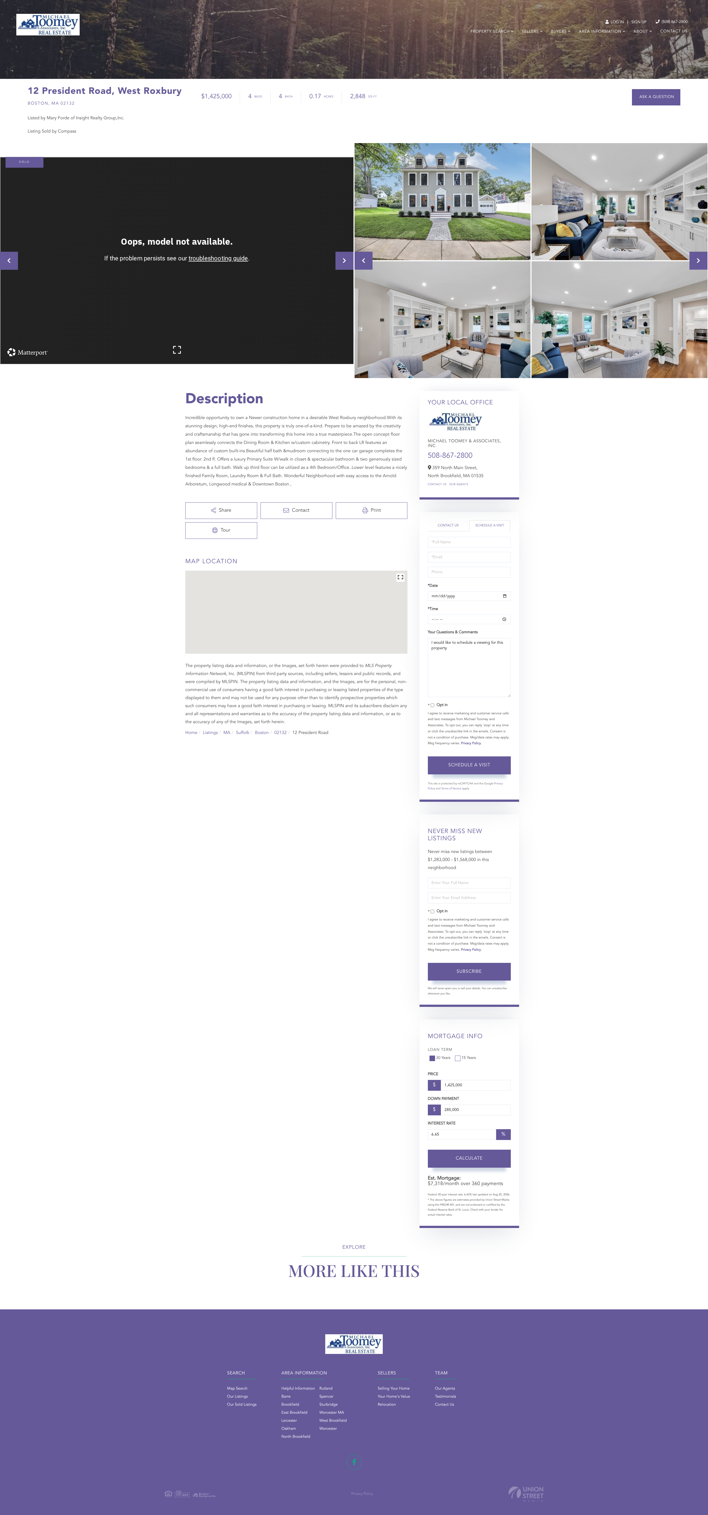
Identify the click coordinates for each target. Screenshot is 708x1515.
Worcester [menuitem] (328, 1429)
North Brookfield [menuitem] (296, 1437)
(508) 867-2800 (674, 22)
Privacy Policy (471, 743)
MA (226, 733)
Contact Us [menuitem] (674, 31)
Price (433, 1074)
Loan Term (440, 1050)
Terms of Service (451, 788)
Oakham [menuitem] (289, 1429)
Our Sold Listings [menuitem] (242, 1405)
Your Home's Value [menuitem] (394, 1397)
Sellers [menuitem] (530, 32)
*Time (433, 609)
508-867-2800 (450, 456)
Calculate (469, 1158)
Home (191, 733)
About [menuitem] (641, 32)
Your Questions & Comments (453, 632)
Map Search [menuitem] (237, 1389)
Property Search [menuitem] (490, 32)
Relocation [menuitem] (387, 1405)
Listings (210, 733)
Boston (262, 733)
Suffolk (242, 733)
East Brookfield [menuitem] (295, 1413)
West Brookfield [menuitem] (333, 1421)
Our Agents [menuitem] (445, 1389)
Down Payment (443, 1099)
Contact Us (437, 484)
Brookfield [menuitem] (290, 1405)
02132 (280, 733)
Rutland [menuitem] (326, 1389)
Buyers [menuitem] (559, 32)
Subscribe (469, 972)
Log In (617, 22)
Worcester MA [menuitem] (331, 1413)
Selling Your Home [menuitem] (394, 1389)
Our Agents (458, 484)
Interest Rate (442, 1124)
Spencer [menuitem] (326, 1397)
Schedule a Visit (489, 525)
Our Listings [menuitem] (237, 1397)
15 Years (469, 1058)
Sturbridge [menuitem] (328, 1405)
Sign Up (639, 22)
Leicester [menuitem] (289, 1421)
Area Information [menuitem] (600, 32)
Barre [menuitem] (286, 1397)
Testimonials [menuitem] (445, 1397)
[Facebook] (354, 1462)
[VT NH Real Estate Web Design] (526, 1494)
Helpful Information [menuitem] (298, 1389)
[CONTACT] (656, 97)
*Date (433, 586)
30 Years (443, 1058)
